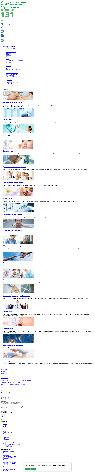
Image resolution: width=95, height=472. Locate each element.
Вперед (2, 391)
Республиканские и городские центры (14, 60)
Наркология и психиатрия (11, 76)
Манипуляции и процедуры (12, 74)
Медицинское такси (10, 56)
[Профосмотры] (18, 308)
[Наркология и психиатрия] (18, 260)
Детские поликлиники (11, 52)
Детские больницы (10, 50)
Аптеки (7, 47)
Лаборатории (9, 55)
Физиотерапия (9, 83)
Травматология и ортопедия (12, 82)
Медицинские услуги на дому (12, 75)
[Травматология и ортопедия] (18, 342)
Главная (2, 89)
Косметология (9, 71)
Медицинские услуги (8, 63)
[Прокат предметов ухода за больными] (18, 293)
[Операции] (18, 277)
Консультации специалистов (12, 70)
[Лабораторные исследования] (18, 211)
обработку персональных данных (25, 407)
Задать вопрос (6, 85)
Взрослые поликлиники (11, 49)
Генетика (8, 67)
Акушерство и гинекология (12, 64)
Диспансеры (8, 53)
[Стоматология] (18, 325)
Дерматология (9, 68)
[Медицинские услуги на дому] (18, 243)
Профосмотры (9, 80)
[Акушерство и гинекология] (18, 99)
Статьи (4, 425)
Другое (7, 54)
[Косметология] (18, 195)
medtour (4, 426)
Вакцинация (8, 66)
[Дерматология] (18, 148)
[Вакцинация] (18, 116)
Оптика (7, 59)
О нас (4, 87)
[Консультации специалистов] (18, 179)
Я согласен (33, 469)
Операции (8, 77)
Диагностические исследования (13, 69)
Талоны (5, 84)
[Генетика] (18, 132)
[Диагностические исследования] (18, 164)
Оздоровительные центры (11, 57)
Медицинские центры (10, 62)
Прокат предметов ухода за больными (14, 78)
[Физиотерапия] (18, 358)
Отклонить (28, 469)
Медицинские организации (9, 46)
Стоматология (9, 61)
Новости (5, 424)
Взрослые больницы (10, 48)
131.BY (2, 44)
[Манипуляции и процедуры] (18, 227)
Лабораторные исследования (12, 73)
